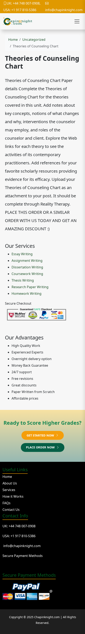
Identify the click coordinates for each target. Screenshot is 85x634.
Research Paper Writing (30, 287)
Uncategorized (33, 39)
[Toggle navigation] (77, 21)
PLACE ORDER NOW (40, 447)
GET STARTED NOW (41, 435)
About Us (9, 483)
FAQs (6, 503)
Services (8, 490)
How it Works (13, 496)
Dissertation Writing (27, 267)
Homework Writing (26, 293)
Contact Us (11, 509)
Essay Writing (22, 254)
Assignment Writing (27, 260)
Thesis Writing (23, 280)
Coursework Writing (27, 273)
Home (13, 39)
